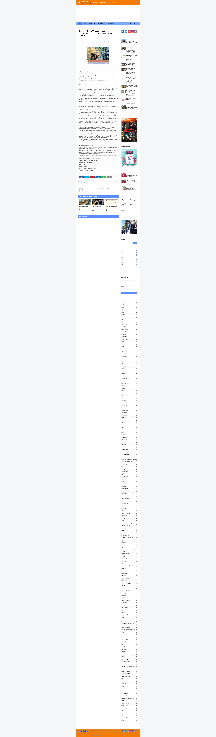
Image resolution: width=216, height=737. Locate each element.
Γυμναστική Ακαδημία (129, 449)
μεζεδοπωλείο (129, 722)
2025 (129, 252)
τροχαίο (129, 669)
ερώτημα (129, 720)
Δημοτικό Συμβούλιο (133, 200)
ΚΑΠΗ (129, 381)
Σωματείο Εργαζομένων (129, 454)
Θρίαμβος (129, 585)
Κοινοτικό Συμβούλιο (129, 378)
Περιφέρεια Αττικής (129, 380)
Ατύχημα (129, 420)
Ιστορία (129, 349)
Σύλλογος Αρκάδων (129, 476)
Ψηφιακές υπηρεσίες (129, 717)
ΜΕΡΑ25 (129, 571)
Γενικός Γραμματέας (129, 639)
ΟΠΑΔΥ (129, 403)
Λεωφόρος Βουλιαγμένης (129, 525)
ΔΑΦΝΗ (129, 686)
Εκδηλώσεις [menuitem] (85, 23)
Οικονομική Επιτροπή (129, 329)
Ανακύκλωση (129, 385)
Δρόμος (129, 368)
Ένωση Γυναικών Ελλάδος (129, 535)
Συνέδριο (129, 712)
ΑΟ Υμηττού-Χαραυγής (129, 561)
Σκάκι (129, 547)
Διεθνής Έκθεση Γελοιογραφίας (129, 565)
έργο (129, 500)
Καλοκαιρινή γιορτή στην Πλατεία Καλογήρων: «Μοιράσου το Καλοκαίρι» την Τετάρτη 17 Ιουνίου (131, 189)
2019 (129, 262)
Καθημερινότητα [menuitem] (111, 23)
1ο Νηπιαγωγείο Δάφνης (129, 671)
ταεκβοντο (129, 617)
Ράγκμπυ (129, 610)
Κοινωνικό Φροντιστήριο (129, 491)
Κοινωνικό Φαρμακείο (129, 705)
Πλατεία (129, 390)
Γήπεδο (129, 540)
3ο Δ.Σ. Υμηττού (129, 580)
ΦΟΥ (129, 348)
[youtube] (134, 23)
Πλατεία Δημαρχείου (129, 383)
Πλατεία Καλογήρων (129, 474)
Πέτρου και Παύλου (129, 447)
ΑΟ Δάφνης (129, 331)
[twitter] (132, 23)
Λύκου (129, 654)
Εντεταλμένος (129, 646)
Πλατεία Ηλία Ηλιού (129, 607)
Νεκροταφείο (129, 588)
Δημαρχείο (129, 563)
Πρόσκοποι (129, 545)
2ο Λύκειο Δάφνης (129, 619)
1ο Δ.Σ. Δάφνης (129, 493)
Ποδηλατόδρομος (129, 573)
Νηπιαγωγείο (129, 496)
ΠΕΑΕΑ (129, 710)
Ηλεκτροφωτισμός (129, 410)
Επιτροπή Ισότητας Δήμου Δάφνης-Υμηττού (129, 523)
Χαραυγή (129, 456)
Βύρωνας (129, 322)
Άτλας (129, 637)
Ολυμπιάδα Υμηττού (129, 498)
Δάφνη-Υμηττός (129, 641)
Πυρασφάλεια (129, 427)
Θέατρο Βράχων (129, 324)
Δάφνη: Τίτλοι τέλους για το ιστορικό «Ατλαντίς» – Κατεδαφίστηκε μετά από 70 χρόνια (97, 208)
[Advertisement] (108, 13)
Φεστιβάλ (129, 481)
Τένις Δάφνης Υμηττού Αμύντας (129, 614)
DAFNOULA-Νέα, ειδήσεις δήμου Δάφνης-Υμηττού (101, 188)
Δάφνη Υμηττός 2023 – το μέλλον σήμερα (129, 583)
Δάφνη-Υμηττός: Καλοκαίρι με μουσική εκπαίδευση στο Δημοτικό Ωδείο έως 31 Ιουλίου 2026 (111, 208)
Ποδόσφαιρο (129, 444)
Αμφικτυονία (129, 681)
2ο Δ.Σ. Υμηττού (129, 558)
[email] (137, 23)
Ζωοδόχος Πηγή (129, 405)
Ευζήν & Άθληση (129, 464)
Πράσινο (129, 425)
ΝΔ (129, 422)
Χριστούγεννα (129, 344)
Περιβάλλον (129, 473)
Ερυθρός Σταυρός (129, 695)
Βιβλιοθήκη (129, 486)
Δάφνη (80, 173)
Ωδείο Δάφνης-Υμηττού (129, 530)
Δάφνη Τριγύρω (132, 205)
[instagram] (136, 23)
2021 (129, 259)
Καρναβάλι (129, 570)
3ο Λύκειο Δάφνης (129, 505)
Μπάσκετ (129, 314)
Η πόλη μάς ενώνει (129, 393)
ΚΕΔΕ (129, 700)
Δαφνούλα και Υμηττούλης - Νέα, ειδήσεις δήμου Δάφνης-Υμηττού (95, 735)
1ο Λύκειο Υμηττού (129, 503)
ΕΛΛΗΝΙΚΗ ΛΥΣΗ (129, 602)
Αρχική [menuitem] (80, 23)
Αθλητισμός (123, 204)
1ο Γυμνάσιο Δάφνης (129, 553)
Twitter (102, 42)
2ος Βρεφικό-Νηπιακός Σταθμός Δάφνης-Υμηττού (129, 621)
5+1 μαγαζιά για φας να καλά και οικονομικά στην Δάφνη (131, 86)
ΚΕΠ (129, 451)
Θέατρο (129, 351)
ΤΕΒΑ (129, 663)
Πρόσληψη (129, 354)
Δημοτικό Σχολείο (129, 642)
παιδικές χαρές (129, 723)
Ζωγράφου (129, 696)
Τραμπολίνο (129, 713)
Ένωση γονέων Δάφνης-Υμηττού (129, 366)
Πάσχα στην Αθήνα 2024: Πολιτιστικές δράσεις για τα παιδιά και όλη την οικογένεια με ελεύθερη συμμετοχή (131, 71)
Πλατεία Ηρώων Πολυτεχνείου (129, 659)
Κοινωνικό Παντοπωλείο (129, 703)
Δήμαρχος (129, 341)
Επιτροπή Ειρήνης (129, 693)
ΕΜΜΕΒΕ (129, 520)
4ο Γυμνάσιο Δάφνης (129, 598)
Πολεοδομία (129, 528)
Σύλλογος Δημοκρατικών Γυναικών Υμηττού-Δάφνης (129, 549)
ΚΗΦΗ (129, 587)
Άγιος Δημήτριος (129, 356)
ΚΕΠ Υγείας (129, 388)
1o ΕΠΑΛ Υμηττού (129, 501)
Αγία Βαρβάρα (129, 412)
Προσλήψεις (124, 203)
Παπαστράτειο (129, 605)
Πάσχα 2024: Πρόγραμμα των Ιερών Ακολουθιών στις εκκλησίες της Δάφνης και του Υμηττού (131, 79)
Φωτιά (129, 592)
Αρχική (96, 2)
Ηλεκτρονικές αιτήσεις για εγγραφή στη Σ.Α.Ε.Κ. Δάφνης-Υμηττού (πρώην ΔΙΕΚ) (131, 100)
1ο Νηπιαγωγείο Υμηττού (129, 513)
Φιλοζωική (129, 371)
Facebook (88, 42)
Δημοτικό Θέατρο (129, 488)
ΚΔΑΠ (129, 466)
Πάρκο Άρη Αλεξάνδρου (129, 452)
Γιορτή (129, 346)
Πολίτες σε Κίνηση (129, 327)
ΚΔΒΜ (129, 647)
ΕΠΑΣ (129, 691)
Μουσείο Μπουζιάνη (129, 407)
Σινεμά (129, 358)
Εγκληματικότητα (129, 332)
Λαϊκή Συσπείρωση (129, 359)
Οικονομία (129, 319)
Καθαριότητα (129, 353)
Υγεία (122, 205)
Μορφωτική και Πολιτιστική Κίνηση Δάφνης (129, 459)
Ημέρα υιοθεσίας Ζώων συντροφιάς (129, 698)
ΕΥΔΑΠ (129, 644)
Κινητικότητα (129, 542)
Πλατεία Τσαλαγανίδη (129, 527)
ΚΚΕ (129, 395)
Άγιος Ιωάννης (129, 415)
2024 (129, 254)
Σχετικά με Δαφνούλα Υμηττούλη (104, 2)
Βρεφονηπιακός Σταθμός (129, 376)
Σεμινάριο (129, 612)
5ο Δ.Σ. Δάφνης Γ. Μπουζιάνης (129, 469)
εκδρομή (129, 483)
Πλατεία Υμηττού (129, 439)
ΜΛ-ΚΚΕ (129, 656)
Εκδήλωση (129, 304)
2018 (129, 264)
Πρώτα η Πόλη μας (129, 437)
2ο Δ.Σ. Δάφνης (129, 457)
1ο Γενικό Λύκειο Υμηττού (129, 578)
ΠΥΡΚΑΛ (129, 307)
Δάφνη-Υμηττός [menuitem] (92, 23)
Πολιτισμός (131, 203)
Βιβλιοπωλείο (129, 683)
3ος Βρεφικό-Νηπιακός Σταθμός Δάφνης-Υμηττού (129, 624)
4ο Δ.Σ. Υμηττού (129, 515)
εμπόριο (129, 551)
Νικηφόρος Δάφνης (129, 708)
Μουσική (129, 429)
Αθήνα (129, 363)
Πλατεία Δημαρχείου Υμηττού (129, 461)
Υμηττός (131, 199)
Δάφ (129, 688)
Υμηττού (129, 715)
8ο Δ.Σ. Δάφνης (129, 634)
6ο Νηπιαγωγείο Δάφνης (129, 676)
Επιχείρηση (129, 398)
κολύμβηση (129, 595)
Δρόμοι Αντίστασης (129, 566)
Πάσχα (129, 424)
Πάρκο (129, 317)
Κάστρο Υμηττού (129, 479)
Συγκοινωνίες (129, 575)
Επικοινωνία (114, 2)
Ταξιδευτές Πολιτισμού (129, 590)
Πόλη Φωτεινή (85, 173)
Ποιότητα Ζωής (129, 402)
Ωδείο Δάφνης (129, 615)
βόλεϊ (129, 668)
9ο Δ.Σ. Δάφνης (129, 533)
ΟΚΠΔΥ (129, 375)
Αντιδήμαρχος (129, 417)
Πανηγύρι (129, 373)
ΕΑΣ (129, 690)
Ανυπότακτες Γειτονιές (129, 506)
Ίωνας (129, 678)
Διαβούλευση (129, 518)
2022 (129, 257)
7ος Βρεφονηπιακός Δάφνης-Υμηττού (129, 632)
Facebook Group (93, 42)
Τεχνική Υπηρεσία (129, 664)
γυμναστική (129, 593)
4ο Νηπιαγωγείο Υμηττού (129, 627)
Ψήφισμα (129, 510)
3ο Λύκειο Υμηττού (129, 597)
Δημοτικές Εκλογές (129, 339)
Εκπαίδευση (123, 200)
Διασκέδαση (129, 400)
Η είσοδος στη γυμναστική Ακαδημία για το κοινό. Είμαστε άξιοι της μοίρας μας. (131, 92)
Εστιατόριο (129, 508)
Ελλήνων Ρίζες (129, 568)
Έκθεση (129, 432)
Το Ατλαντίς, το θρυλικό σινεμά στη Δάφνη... (130, 64)
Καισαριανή (129, 649)
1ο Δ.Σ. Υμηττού (129, 556)
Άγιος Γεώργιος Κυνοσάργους (129, 484)
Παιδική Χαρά (129, 442)
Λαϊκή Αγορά (129, 651)
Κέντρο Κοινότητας (129, 471)
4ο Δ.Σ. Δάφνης (129, 532)
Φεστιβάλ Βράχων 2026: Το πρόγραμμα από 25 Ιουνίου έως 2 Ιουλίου (131, 175)
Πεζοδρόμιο (129, 408)
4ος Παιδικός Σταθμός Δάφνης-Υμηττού (129, 629)
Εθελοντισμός (129, 334)
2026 (129, 250)
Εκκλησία (131, 204)
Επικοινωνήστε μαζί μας (134, 735)
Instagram (98, 42)
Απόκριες (129, 434)
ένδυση (129, 718)
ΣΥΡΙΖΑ (129, 361)
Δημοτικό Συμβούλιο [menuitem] (101, 23)
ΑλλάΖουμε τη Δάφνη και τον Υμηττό (129, 537)
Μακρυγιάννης (129, 430)
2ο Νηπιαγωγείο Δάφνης (129, 673)
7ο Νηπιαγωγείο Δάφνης (129, 600)
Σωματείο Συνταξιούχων (129, 661)
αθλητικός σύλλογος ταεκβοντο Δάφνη (129, 666)
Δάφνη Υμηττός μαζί (129, 478)
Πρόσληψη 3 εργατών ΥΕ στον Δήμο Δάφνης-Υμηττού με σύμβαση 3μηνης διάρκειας (131, 108)
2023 (129, 255)
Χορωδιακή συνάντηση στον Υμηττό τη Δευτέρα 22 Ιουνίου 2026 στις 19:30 (131, 182)
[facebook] (130, 23)
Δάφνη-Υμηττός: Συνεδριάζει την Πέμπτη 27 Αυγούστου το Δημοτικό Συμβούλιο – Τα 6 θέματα (84, 208)
